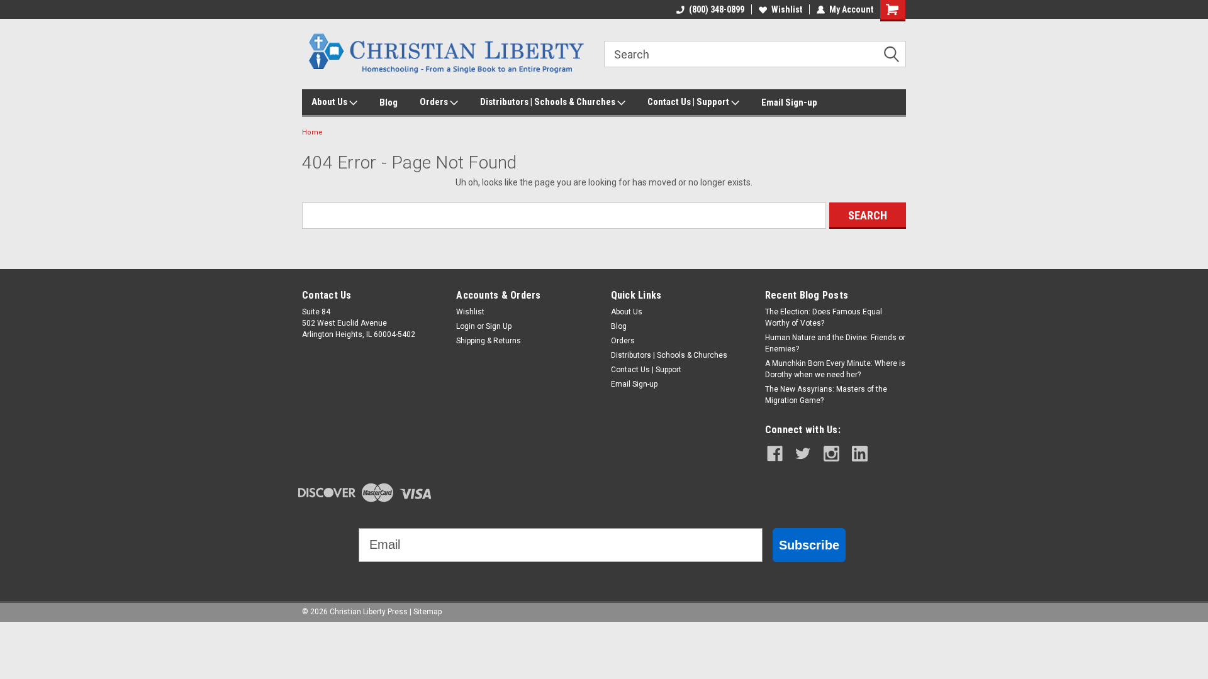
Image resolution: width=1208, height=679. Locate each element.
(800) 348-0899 (716, 9)
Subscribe (809, 545)
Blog (388, 102)
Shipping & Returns (488, 340)
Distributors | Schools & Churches (548, 102)
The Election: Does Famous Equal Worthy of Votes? (823, 317)
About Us (330, 102)
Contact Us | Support (689, 102)
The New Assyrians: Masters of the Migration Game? (826, 395)
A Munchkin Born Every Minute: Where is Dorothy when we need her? (835, 369)
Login (465, 326)
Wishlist (786, 9)
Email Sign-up (789, 102)
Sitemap (427, 611)
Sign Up (499, 326)
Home (312, 132)
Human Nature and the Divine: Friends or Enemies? (835, 343)
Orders (435, 102)
